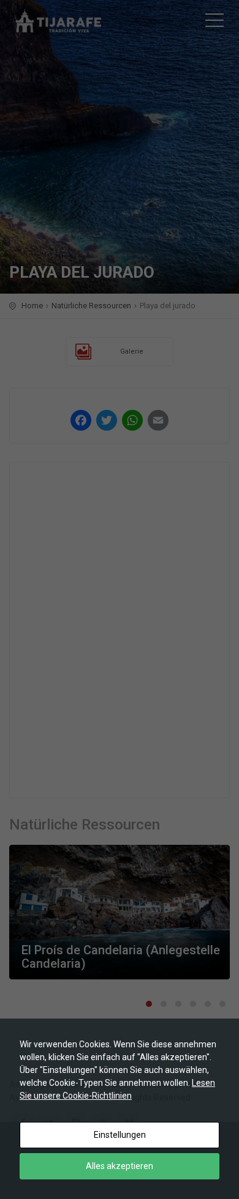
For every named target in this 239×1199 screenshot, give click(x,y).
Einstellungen (120, 1135)
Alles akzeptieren (119, 1166)
